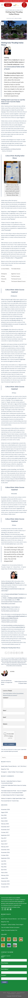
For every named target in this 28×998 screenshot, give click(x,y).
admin (19, 18)
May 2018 (3, 815)
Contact (18, 993)
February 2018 (5, 823)
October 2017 (5, 832)
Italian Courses (20, 661)
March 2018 (4, 821)
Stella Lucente (12, 665)
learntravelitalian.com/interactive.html (11, 149)
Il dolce (24, 659)
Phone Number (4, 963)
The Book (13, 992)
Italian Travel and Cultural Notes (14, 10)
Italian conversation (13, 661)
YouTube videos (5, 607)
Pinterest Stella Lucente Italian (9, 622)
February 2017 (5, 846)
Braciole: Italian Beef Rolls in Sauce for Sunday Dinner (13, 786)
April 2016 (4, 869)
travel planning (18, 665)
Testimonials (11, 993)
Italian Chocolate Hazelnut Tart (9, 930)
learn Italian (18, 664)
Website (5, 724)
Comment (6, 697)
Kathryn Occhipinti (6, 798)
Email (4, 717)
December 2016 (5, 849)
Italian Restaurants (22, 662)
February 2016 (5, 875)
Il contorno (20, 659)
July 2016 (3, 861)
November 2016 (5, 852)
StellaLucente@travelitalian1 (16, 598)
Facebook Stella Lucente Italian (9, 620)
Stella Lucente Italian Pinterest (9, 618)
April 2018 (4, 818)
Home (4, 992)
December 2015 (5, 881)
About (8, 992)
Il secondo (6, 661)
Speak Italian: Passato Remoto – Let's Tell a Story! (13, 766)
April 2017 (4, 841)
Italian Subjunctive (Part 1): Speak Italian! (13, 795)
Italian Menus (14, 662)
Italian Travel (4, 664)
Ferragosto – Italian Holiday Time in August (12, 772)
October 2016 (5, 855)
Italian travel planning (11, 664)
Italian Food (8, 662)
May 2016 (3, 866)
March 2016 (4, 872)
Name (4, 710)
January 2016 (4, 878)
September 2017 (5, 835)
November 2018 (5, 809)
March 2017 (4, 844)
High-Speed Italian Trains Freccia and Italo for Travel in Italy (13, 799)
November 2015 (5, 884)
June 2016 (3, 864)
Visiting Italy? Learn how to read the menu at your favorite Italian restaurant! (13, 101)
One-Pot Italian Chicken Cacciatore (10, 927)
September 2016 (5, 858)
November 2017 (5, 829)
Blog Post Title (5, 769)
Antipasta (6, 659)
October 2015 (5, 886)
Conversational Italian (13, 659)
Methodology (21, 992)
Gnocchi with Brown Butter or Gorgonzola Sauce (6, 682)
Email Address (5, 969)
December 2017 (5, 826)
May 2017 (3, 838)
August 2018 (4, 812)
